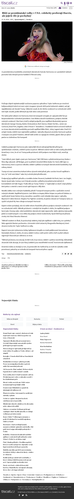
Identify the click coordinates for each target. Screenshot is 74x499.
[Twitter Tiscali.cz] (22, 495)
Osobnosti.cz (7, 477)
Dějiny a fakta (37, 324)
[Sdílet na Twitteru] (68, 254)
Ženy (24, 475)
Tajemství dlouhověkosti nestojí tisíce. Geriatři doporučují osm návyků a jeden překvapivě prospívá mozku (17, 343)
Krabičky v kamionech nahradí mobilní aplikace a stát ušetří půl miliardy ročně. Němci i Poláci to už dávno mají (17, 437)
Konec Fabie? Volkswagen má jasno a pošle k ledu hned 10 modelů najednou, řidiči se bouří (17, 419)
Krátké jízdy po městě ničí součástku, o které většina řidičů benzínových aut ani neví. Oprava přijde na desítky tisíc (17, 460)
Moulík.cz (46, 477)
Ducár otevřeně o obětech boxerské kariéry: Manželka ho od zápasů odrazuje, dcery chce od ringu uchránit (18, 468)
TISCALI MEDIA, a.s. (32, 492)
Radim (13, 8)
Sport (19, 475)
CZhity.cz (6, 480)
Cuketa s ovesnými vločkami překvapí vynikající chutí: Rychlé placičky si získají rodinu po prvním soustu (18, 412)
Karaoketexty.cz (19, 477)
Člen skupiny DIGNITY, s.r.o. (45, 492)
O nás (59, 492)
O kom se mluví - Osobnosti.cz (52, 329)
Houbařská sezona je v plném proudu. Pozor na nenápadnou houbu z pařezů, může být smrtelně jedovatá (16, 364)
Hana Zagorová (45, 339)
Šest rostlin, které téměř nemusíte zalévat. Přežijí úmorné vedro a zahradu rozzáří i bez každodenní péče (18, 377)
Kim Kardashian (46, 346)
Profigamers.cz (49, 475)
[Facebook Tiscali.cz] (19, 495)
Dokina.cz (63, 477)
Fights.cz (55, 477)
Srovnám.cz (26, 480)
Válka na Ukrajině (12, 319)
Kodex (63, 492)
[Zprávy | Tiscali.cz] (9, 3)
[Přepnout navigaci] (64, 3)
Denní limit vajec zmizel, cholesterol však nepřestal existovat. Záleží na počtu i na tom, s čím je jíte (18, 336)
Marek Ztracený (45, 353)
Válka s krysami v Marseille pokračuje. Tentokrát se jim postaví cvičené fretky (58, 265)
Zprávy (13, 475)
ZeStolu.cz (59, 475)
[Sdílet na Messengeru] (65, 254)
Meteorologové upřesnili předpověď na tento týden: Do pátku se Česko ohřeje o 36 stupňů (18, 351)
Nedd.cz (39, 477)
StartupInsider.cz (38, 480)
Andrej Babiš (44, 333)
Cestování (30, 475)
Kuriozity (37, 319)
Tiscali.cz (6, 475)
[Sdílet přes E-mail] (71, 254)
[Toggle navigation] (70, 3)
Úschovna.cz (30, 477)
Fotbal (61, 319)
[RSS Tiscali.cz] (26, 495)
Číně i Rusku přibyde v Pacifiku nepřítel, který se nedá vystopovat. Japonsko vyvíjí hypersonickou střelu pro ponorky (18, 445)
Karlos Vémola (45, 349)
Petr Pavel (43, 336)
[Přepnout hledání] (61, 3)
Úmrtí (12, 324)
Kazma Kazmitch (46, 343)
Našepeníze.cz (16, 480)
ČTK (9, 258)
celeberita (28, 254)
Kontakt (55, 492)
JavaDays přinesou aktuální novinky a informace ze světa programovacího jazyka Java (15, 266)
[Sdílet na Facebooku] (62, 254)
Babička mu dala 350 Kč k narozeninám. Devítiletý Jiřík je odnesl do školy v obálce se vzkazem (18, 452)
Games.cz (39, 475)
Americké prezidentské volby (15, 254)
